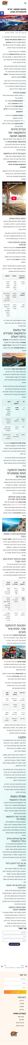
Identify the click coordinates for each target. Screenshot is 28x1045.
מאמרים (22, 1006)
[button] (2, 13)
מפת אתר (21, 1020)
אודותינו (22, 1003)
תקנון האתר (21, 1017)
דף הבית (21, 1000)
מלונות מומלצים (9, 33)
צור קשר (21, 1009)
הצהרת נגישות (20, 1026)
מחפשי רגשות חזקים (16, 505)
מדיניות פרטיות (20, 1023)
